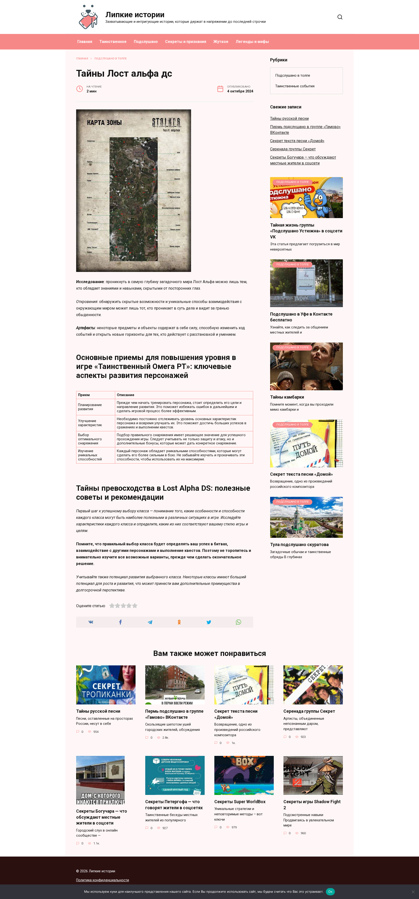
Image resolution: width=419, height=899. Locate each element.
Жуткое (220, 41)
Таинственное (113, 41)
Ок (330, 891)
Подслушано (146, 41)
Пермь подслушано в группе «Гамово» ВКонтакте (174, 714)
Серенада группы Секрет (293, 149)
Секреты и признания (185, 41)
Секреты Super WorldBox (240, 801)
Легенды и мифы (252, 41)
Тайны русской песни (289, 118)
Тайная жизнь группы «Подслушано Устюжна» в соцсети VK (306, 230)
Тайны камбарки (287, 397)
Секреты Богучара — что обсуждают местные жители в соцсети (101, 817)
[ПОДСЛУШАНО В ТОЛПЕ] (306, 215)
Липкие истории (134, 14)
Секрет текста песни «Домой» (297, 141)
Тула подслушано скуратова (299, 544)
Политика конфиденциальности (102, 880)
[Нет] (413, 891)
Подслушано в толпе (292, 75)
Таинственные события (294, 86)
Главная (84, 41)
